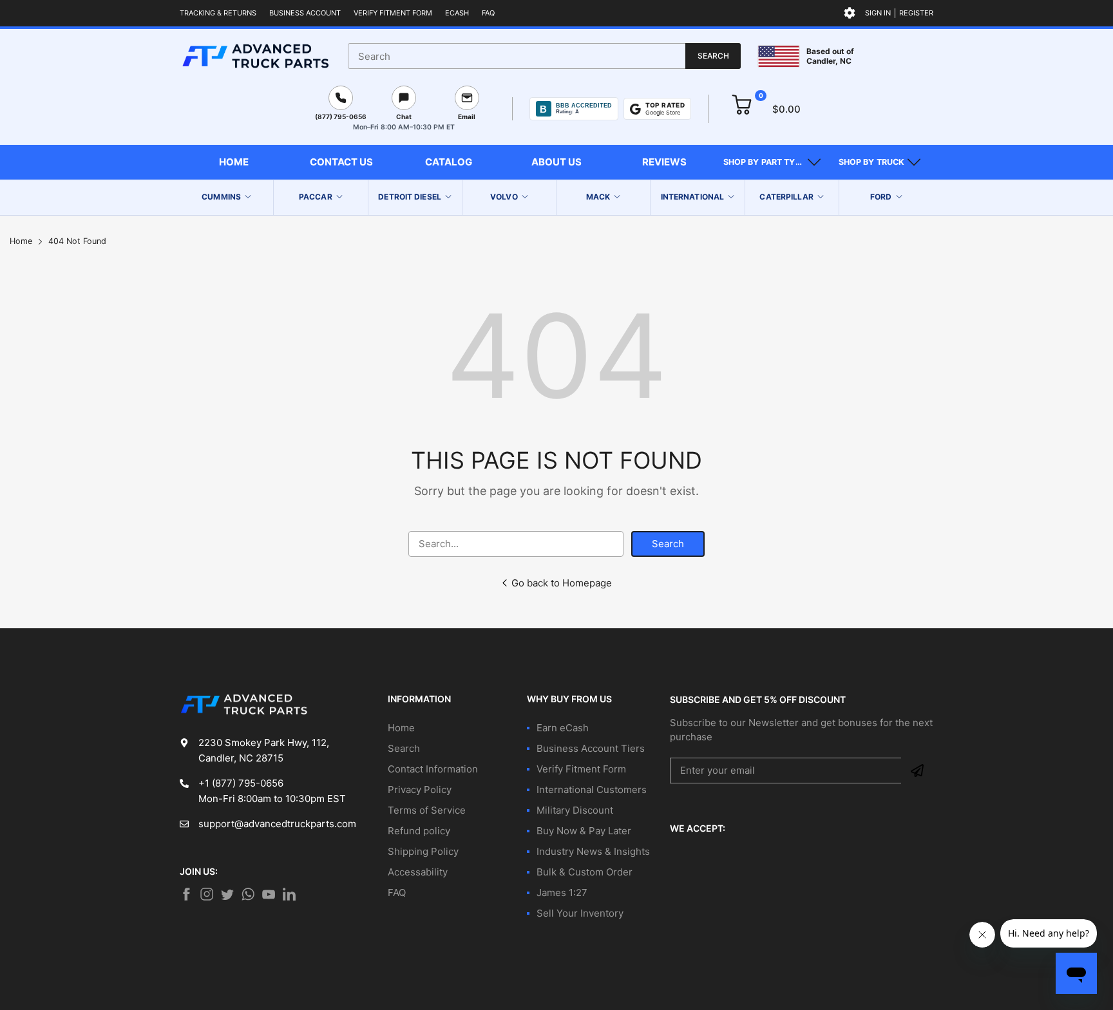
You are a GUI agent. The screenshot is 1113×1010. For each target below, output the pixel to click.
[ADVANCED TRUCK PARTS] (255, 56)
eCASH (457, 12)
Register (916, 12)
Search (668, 544)
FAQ (488, 12)
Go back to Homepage (561, 583)
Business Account (305, 12)
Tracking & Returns (218, 12)
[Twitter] (206, 894)
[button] (772, 162)
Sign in (878, 12)
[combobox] (544, 56)
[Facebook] (186, 894)
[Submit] (917, 770)
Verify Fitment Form (393, 12)
